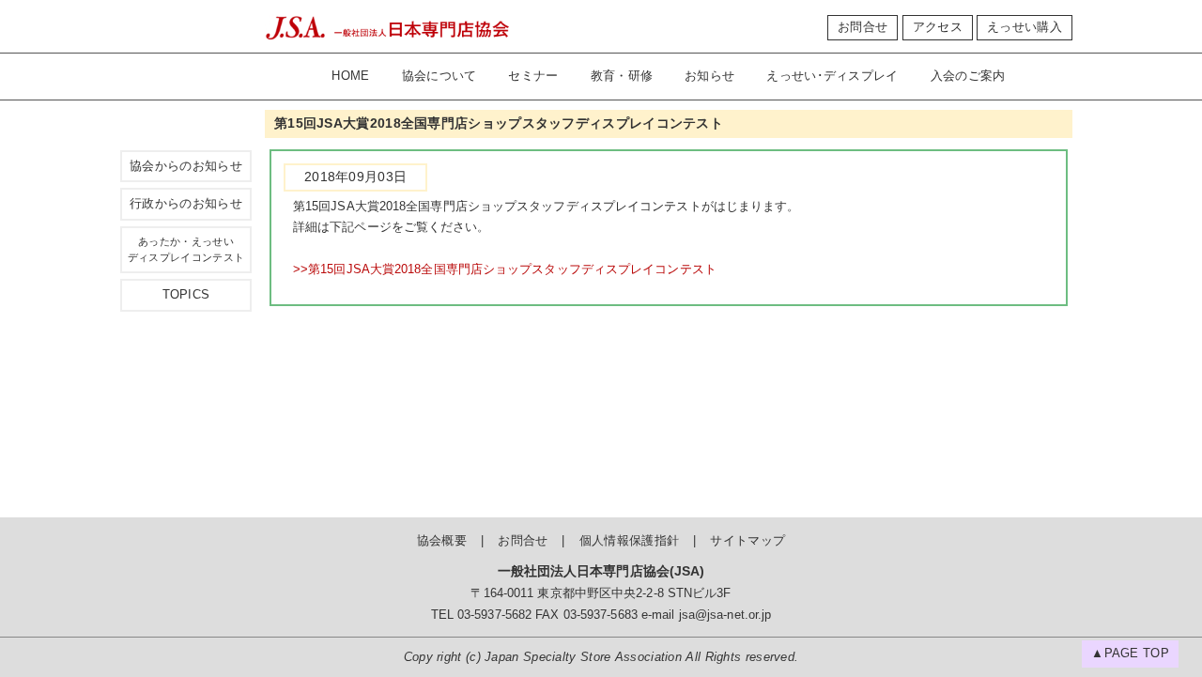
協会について (439, 76)
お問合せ (862, 27)
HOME (350, 76)
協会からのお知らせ (186, 166)
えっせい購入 (1024, 27)
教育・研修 (622, 76)
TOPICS (186, 294)
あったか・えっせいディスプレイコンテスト (186, 249)
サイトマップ (747, 540)
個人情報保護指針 (629, 540)
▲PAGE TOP (1130, 653)
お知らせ (709, 76)
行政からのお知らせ (186, 203)
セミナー (533, 76)
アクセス (938, 27)
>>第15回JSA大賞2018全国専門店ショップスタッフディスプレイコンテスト (505, 269)
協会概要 (442, 540)
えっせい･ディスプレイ (832, 76)
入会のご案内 (968, 76)
